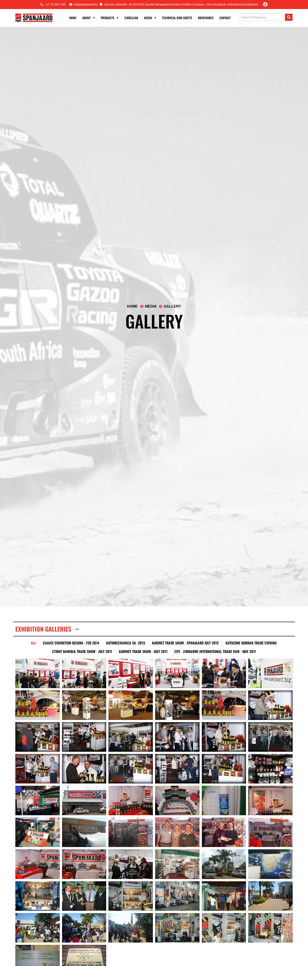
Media (148, 17)
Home (72, 17)
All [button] (33, 643)
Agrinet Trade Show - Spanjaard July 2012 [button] (185, 643)
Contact (225, 17)
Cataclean (131, 17)
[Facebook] (265, 4)
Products (107, 17)
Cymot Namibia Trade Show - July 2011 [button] (82, 651)
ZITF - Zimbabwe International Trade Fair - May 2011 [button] (215, 651)
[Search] (288, 17)
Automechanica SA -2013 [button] (125, 643)
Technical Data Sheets (177, 17)
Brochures (206, 17)
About (86, 17)
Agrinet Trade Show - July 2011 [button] (143, 651)
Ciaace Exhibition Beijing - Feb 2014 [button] (71, 643)
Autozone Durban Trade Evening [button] (251, 643)
